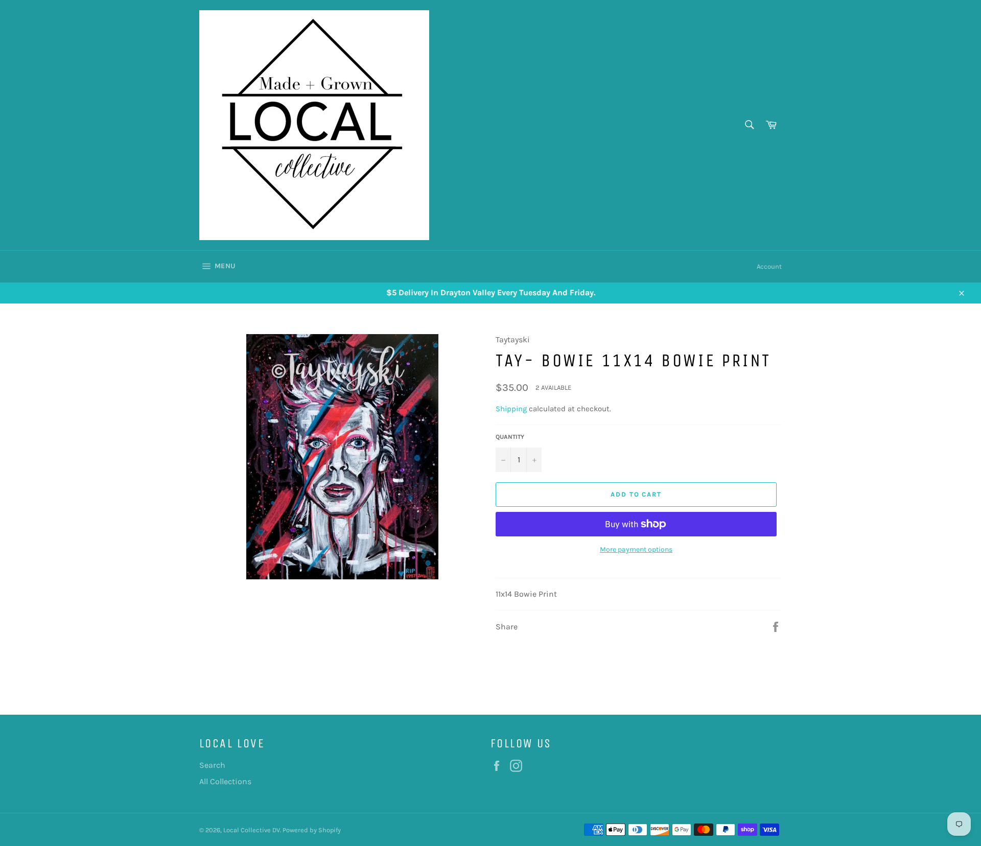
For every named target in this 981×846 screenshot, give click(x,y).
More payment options (636, 549)
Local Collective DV (251, 830)
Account (769, 266)
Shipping (511, 408)
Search (212, 765)
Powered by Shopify (312, 830)
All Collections (225, 781)
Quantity (510, 436)
